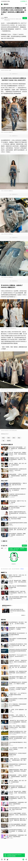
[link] (4, 859)
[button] (2, 859)
